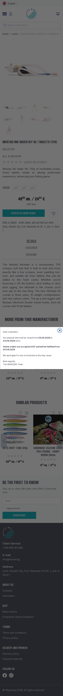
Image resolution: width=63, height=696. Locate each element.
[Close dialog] (59, 330)
